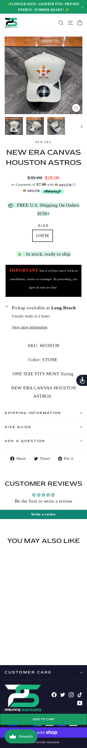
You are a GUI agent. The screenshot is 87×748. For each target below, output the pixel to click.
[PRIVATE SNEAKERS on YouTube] (79, 702)
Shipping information (33, 413)
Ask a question (25, 441)
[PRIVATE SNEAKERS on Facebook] (54, 694)
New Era (43, 142)
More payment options (43, 744)
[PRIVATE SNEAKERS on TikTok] (79, 694)
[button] (43, 184)
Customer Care (28, 672)
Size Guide (18, 427)
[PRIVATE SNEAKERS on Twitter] (62, 694)
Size (43, 225)
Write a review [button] (43, 514)
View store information (30, 327)
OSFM (42, 235)
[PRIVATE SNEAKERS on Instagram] (71, 694)
